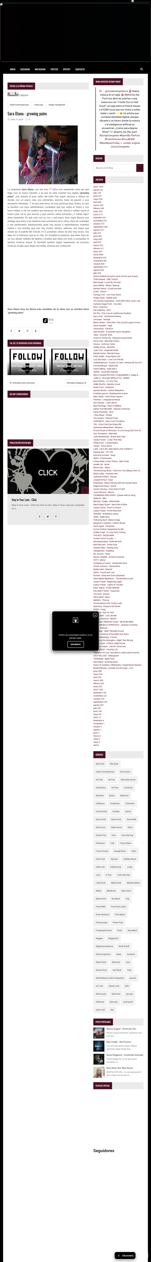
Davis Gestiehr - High (102, 325)
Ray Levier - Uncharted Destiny (107, 316)
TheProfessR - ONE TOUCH (105, 279)
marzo (98, 205)
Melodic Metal (133, 883)
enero (97, 211)
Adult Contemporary (19, 105)
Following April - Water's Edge (106, 520)
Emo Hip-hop (127, 835)
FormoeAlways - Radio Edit (105, 365)
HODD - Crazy (99, 609)
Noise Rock (101, 899)
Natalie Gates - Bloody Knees (106, 353)
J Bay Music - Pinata (102, 415)
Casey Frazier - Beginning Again (107, 581)
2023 (98, 689)
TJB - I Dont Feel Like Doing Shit (107, 424)
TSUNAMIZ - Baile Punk (103, 659)
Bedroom (124, 795)
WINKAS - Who (100, 498)
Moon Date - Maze (101, 467)
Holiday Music (129, 859)
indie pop (38, 105)
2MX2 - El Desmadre (102, 458)
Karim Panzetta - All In (103, 412)
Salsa (118, 954)
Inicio (12, 69)
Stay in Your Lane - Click (24, 500)
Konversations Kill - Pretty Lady (107, 603)
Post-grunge (101, 922)
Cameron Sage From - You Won (107, 304)
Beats (112, 795)
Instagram (40, 69)
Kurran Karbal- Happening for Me (108, 529)
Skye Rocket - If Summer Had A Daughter (111, 332)
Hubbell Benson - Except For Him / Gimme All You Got (117, 362)
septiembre (100, 227)
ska (112, 1010)
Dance (128, 811)
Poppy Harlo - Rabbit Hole (105, 298)
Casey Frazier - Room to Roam (107, 507)
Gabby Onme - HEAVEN (104, 347)
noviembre (100, 220)
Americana (101, 787)
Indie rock (100, 867)
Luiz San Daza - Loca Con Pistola (108, 359)
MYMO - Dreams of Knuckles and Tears (111, 634)
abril (97, 202)
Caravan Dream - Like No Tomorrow (109, 646)
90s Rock (114, 764)
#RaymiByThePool (129, 135)
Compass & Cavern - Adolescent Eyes (110, 563)
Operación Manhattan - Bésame (107, 427)
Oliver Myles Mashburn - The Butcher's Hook (113, 578)
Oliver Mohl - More (101, 597)
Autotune (128, 787)
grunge (129, 994)
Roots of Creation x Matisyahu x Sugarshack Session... (118, 665)
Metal (98, 891)
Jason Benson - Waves (103, 492)
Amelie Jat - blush (101, 464)
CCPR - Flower (99, 291)
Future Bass (125, 843)
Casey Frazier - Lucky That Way (107, 440)
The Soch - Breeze (101, 594)
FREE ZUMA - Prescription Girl (106, 356)
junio (97, 196)
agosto (98, 190)
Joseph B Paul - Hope (103, 480)
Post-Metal (120, 914)
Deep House (116, 827)
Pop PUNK (100, 906)
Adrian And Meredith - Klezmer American (111, 409)
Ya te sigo (143, 1255)
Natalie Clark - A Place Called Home (109, 643)
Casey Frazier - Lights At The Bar (108, 585)
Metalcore (111, 891)
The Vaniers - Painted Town (105, 418)
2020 (96, 739)
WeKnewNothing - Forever (105, 637)
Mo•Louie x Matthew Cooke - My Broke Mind (113, 622)
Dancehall (131, 819)
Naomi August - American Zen (121, 1029)
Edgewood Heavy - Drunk (104, 486)
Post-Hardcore (102, 914)
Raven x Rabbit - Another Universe (108, 557)
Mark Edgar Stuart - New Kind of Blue (110, 504)
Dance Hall (101, 819)
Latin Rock (101, 883)
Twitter (54, 69)
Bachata (100, 795)
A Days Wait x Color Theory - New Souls (111, 461)
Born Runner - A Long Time (105, 381)
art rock (99, 986)
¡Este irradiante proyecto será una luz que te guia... (116, 276)
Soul (128, 962)
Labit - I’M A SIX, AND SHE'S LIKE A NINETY (112, 449)
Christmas (115, 803)
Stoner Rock (101, 970)
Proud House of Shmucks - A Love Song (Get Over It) (117, 430)
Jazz (98, 875)
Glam (133, 851)
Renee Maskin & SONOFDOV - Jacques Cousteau (115, 625)
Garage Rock (120, 851)
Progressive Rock (104, 930)
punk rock (100, 1010)
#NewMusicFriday (110, 142)
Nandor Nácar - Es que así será (107, 288)
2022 (97, 717)
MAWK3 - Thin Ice (101, 600)
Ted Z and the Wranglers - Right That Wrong (113, 640)
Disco (130, 827)
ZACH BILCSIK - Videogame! (106, 656)
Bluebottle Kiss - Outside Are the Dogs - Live (113, 668)
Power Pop (118, 922)
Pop (127, 899)
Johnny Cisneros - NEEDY (104, 618)
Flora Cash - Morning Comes (106, 341)
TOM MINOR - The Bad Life (105, 649)
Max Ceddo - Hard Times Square (108, 396)
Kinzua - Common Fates (104, 344)
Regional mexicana (104, 946)
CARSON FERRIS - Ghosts (105, 477)
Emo (114, 835)
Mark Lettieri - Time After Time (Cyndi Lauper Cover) (116, 322)
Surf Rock (117, 970)
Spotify (66, 69)
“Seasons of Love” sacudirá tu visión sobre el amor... (117, 652)
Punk (119, 930)
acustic (132, 978)
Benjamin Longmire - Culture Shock (109, 523)
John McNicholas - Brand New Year (109, 436)
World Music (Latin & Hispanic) (110, 978)
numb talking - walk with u (105, 369)
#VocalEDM (128, 139)
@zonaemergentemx (116, 91)
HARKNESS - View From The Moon (109, 421)
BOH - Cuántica (100, 307)
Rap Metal (132, 930)
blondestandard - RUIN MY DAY (107, 541)
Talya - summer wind (102, 335)
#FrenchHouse (113, 139)
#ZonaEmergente (109, 135)
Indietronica (115, 867)
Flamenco (100, 843)
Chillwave (100, 803)
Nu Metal (116, 899)
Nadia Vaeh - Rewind (102, 569)
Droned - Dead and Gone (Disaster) (109, 575)
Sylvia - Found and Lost (104, 572)
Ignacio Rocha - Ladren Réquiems (108, 390)
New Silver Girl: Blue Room (119, 1068)
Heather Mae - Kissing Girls (105, 548)
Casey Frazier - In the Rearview (107, 511)
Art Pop (114, 787)
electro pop (101, 994)
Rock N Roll (124, 946)
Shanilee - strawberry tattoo (106, 514)
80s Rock (100, 764)
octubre (98, 224)
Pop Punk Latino (118, 906)
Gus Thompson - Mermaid (105, 433)
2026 (98, 187)
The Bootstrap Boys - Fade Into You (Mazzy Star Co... (117, 470)
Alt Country (125, 772)
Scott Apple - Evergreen (103, 526)
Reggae (99, 938)
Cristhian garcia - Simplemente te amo (110, 393)
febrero (98, 208)
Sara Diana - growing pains (105, 662)
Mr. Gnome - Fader (101, 554)
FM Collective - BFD (102, 310)
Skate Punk (101, 962)
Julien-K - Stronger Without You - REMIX (111, 378)
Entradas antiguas (75, 383)
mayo (97, 199)
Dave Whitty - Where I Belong (106, 285)
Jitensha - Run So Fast (103, 612)
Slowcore (116, 962)
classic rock (114, 986)
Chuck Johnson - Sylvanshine (106, 566)
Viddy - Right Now (101, 517)
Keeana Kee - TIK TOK (103, 452)
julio (97, 193)
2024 (98, 254)
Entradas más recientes (23, 383)
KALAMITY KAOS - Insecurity (106, 591)
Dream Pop (101, 835)
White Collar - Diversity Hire (105, 473)
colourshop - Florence (103, 328)
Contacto (80, 69)
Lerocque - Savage (101, 319)
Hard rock (100, 859)
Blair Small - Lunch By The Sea (107, 282)
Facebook (25, 69)
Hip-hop (114, 859)
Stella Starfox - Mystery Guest (106, 384)
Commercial (101, 811)
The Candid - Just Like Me (105, 615)
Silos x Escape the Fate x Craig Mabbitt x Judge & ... (116, 375)
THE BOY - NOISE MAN (103, 535)
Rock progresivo (103, 954)
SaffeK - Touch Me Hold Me (105, 372)
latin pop (114, 1002)
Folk (112, 843)
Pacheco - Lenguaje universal (106, 399)
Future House (102, 851)
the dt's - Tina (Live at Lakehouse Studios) (112, 313)
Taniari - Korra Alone (102, 446)
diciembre (99, 217)
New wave (126, 891)
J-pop (129, 867)
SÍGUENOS (75, 644)
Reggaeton (113, 938)
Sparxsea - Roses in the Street (106, 606)
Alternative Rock (128, 780)
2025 (98, 214)
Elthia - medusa (100, 628)
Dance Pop (116, 819)
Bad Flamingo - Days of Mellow (107, 406)
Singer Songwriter (57, 105)
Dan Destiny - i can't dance (105, 403)
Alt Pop (111, 780)
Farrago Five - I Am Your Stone (107, 295)
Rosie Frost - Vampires (103, 387)
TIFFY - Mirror (99, 560)
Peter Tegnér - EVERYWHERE (106, 588)
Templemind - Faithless (103, 551)
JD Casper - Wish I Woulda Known (108, 631)
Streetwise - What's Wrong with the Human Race (115, 483)
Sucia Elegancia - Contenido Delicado (124, 1055)
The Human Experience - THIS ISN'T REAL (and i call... (117, 301)
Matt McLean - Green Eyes (105, 544)
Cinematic (129, 803)
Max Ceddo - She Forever (118, 1042)
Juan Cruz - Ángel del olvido (105, 350)
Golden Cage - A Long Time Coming (109, 532)
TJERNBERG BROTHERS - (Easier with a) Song (114, 495)
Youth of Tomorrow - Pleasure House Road (112, 338)
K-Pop (108, 875)
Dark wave (100, 827)
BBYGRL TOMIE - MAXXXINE (106, 501)
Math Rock (116, 883)
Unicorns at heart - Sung (104, 455)
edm (127, 986)
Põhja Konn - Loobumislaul (105, 443)
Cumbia (115, 811)
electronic (116, 994)
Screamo (131, 954)
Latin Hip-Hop (123, 875)
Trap (129, 970)
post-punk (128, 1002)
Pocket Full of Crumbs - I (104, 538)
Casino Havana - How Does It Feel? (109, 489)
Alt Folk (99, 780)
